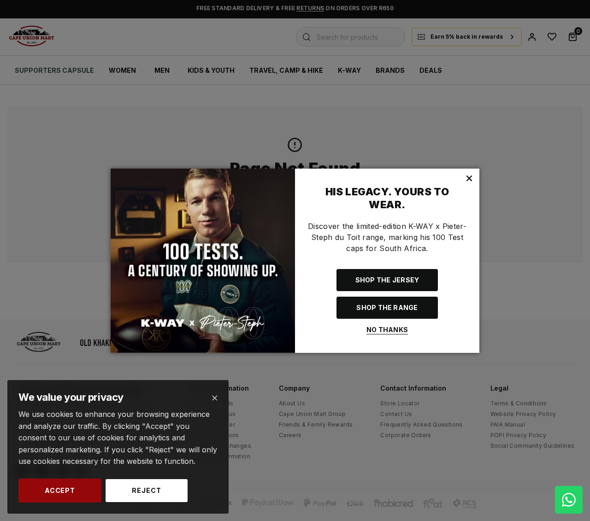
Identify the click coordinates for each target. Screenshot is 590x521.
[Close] (215, 398)
